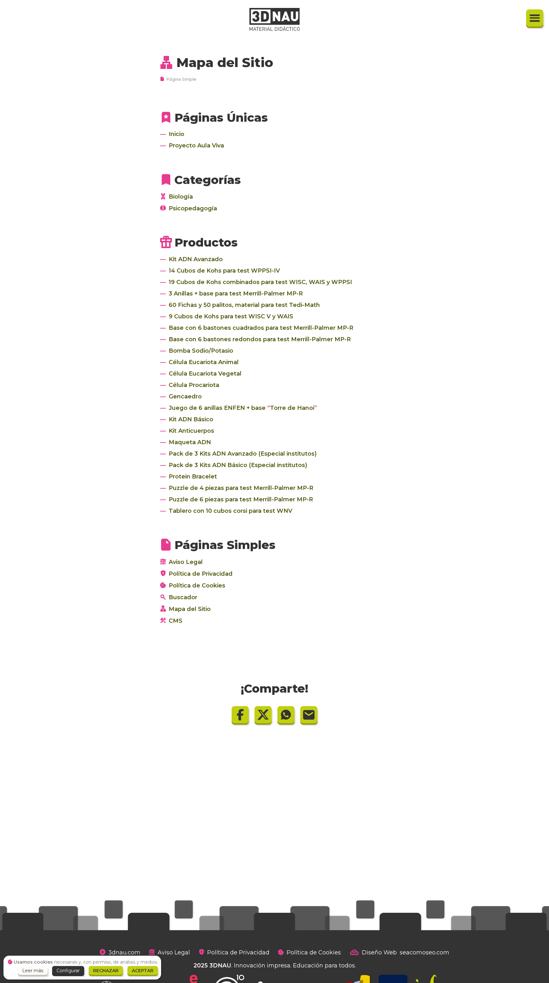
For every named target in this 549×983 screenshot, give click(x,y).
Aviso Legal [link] (186, 562)
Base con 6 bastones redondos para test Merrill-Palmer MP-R (260, 339)
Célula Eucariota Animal (204, 362)
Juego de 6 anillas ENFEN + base (241, 407)
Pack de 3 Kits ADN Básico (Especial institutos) (238, 465)
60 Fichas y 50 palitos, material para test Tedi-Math (244, 305)
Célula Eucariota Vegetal (205, 373)
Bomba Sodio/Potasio (201, 350)
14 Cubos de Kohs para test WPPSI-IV (224, 270)
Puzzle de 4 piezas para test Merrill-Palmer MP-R (241, 488)
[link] (274, 19)
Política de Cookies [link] (197, 585)
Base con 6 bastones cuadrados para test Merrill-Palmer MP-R (261, 327)
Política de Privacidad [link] (201, 573)
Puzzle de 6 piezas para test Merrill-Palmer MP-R (241, 499)
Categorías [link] (207, 180)
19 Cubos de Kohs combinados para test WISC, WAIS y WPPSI (260, 282)
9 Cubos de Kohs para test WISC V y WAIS (231, 316)
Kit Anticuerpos (191, 430)
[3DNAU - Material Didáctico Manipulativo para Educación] (176, 134)
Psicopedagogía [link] (193, 208)
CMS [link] (175, 620)
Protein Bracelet (193, 476)
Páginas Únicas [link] (221, 118)
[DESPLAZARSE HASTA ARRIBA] (534, 17)
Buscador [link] (183, 597)
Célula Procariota (194, 385)
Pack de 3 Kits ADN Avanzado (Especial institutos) (243, 453)
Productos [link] (206, 242)
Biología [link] (181, 196)
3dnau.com (124, 952)
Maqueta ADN (190, 442)
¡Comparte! (274, 688)
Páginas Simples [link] (224, 545)
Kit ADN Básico (191, 419)
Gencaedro (185, 396)
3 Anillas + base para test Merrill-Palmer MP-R (236, 293)
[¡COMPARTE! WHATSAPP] (286, 714)
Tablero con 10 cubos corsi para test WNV (230, 510)
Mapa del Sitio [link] (224, 62)
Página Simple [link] (181, 79)
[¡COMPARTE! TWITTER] (263, 714)
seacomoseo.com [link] (424, 952)
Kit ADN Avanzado (196, 259)
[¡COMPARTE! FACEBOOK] (240, 714)
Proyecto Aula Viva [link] (196, 145)
